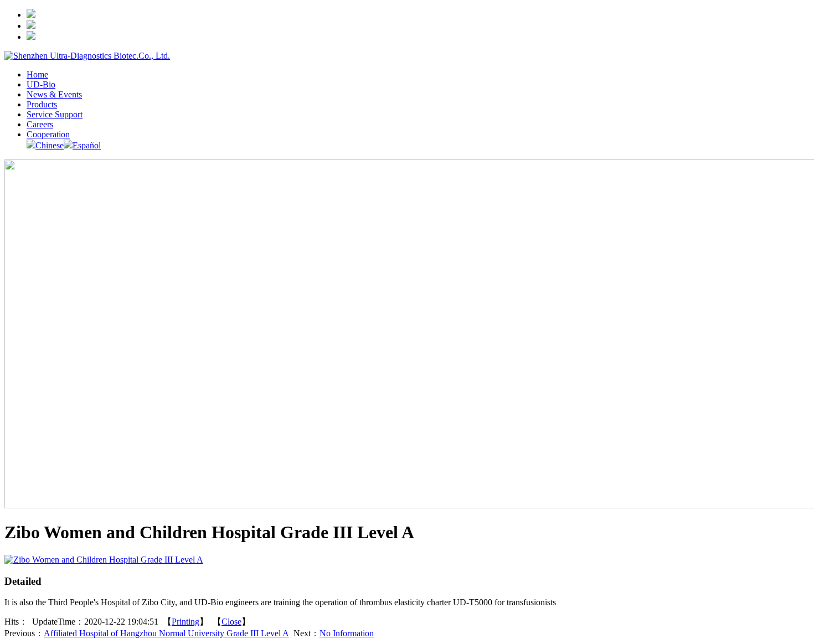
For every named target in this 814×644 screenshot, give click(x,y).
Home (37, 74)
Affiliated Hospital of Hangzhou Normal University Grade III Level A (166, 633)
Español (87, 145)
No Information (347, 633)
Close (231, 621)
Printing (185, 621)
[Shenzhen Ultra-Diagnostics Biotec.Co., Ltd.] (87, 55)
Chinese (49, 145)
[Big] (103, 559)
